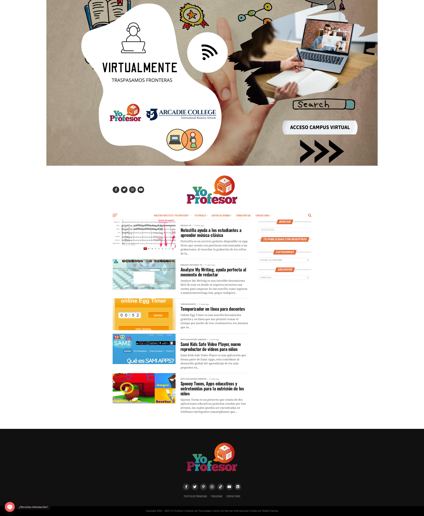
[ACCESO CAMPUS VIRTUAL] (212, 164)
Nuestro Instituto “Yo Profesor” (171, 215)
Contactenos (262, 215)
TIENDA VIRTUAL (243, 215)
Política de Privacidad (195, 496)
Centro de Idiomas (220, 215)
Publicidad (216, 496)
